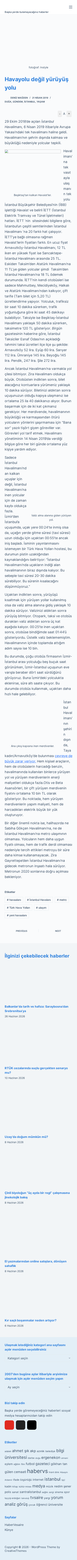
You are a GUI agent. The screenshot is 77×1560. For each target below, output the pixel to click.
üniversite (55, 1504)
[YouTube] (9, 1425)
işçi (63, 1480)
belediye (50, 1451)
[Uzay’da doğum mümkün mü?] (39, 1108)
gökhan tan (59, 1464)
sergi (51, 1492)
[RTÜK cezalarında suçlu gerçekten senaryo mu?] (39, 1043)
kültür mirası (25, 1486)
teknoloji (25, 1498)
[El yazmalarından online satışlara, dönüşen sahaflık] (39, 1233)
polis (8, 1492)
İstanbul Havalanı (39, 899)
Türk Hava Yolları (18, 907)
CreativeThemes (16, 1551)
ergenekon (50, 1457)
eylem (9, 1464)
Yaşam (41, 101)
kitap (15, 1486)
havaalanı (14, 899)
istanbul (52, 1479)
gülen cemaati (15, 1472)
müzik (49, 1486)
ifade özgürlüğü (22, 1479)
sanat (15, 1492)
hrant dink (54, 1472)
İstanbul (29, 101)
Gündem (18, 101)
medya (38, 1485)
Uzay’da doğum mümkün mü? (26, 1137)
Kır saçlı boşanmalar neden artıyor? (30, 1320)
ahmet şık (20, 1451)
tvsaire (36, 1497)
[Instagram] (31, 1425)
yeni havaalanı (17, 915)
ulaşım (41, 907)
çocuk (32, 1504)
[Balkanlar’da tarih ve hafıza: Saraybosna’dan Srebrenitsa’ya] (39, 981)
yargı (47, 1498)
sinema (59, 1492)
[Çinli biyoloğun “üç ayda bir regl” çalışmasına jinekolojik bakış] (39, 1168)
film (23, 1464)
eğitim (17, 1464)
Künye (9, 1530)
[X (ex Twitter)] (20, 1425)
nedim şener (62, 1486)
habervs (37, 1471)
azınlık (40, 1451)
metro (62, 899)
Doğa (8, 101)
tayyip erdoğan (12, 1498)
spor (67, 1492)
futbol (30, 1464)
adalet (8, 1451)
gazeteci (43, 1464)
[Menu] (70, 7)
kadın (8, 1486)
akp (33, 1451)
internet (38, 1479)
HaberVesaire (14, 1525)
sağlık (45, 1492)
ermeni (64, 1458)
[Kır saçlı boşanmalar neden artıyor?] (39, 1296)
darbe (31, 1458)
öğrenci (41, 1504)
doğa (37, 1458)
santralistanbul (30, 1492)
